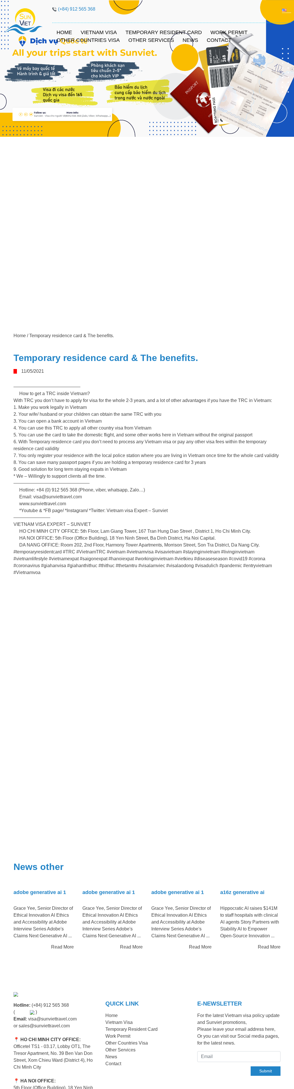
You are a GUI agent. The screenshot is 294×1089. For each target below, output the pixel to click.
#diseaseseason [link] (211, 558)
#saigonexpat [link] (93, 558)
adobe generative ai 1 (39, 892)
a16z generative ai (242, 892)
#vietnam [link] (116, 551)
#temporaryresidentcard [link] (37, 551)
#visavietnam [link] (168, 551)
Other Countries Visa (88, 40)
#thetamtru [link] (126, 565)
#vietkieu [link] (184, 558)
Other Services (151, 40)
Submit (265, 1071)
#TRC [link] (69, 551)
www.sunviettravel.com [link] (42, 503)
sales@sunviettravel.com (44, 1025)
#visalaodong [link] (180, 565)
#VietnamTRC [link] (91, 551)
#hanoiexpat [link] (121, 558)
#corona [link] (257, 558)
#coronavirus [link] (26, 565)
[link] (137, 510)
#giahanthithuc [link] (82, 565)
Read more (62, 946)
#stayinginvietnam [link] (201, 551)
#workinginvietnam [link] (154, 558)
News (190, 40)
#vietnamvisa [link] (140, 551)
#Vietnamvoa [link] (26, 572)
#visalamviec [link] (151, 565)
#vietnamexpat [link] (64, 558)
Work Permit (228, 32)
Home (64, 32)
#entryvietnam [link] (257, 565)
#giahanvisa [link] (53, 565)
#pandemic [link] (230, 565)
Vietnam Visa (99, 32)
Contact (219, 40)
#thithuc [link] (106, 565)
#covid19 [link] (238, 558)
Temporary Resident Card (163, 32)
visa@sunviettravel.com (52, 1018)
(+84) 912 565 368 (50, 1005)
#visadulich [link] (206, 565)
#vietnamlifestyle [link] (30, 558)
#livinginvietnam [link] (237, 551)
